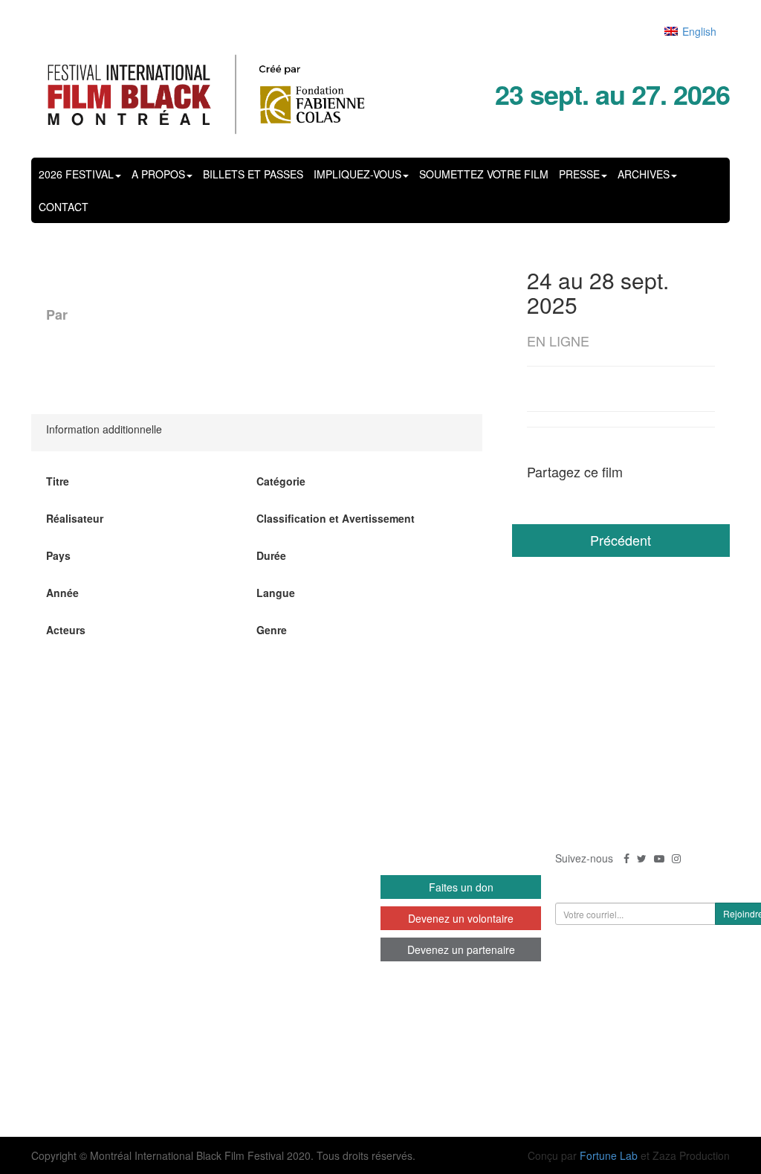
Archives (644, 174)
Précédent (620, 539)
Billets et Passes (253, 174)
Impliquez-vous (357, 174)
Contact (63, 206)
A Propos (158, 174)
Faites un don (461, 887)
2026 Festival (76, 174)
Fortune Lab (609, 1155)
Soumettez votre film (483, 174)
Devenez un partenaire (461, 949)
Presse (579, 174)
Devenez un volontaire (461, 918)
